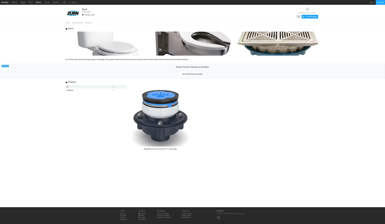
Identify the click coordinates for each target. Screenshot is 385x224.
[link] (96, 86)
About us (123, 213)
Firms (31, 2)
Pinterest (142, 217)
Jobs (64, 2)
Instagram (143, 219)
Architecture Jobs (187, 213)
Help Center (123, 219)
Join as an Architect (163, 213)
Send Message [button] (310, 16)
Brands (38, 2)
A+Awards (123, 215)
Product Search (186, 215)
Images (23, 2)
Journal (47, 2)
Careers (122, 217)
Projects (14, 2)
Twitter (142, 215)
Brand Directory (186, 217)
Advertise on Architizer (163, 217)
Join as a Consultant (163, 215)
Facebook (143, 213)
